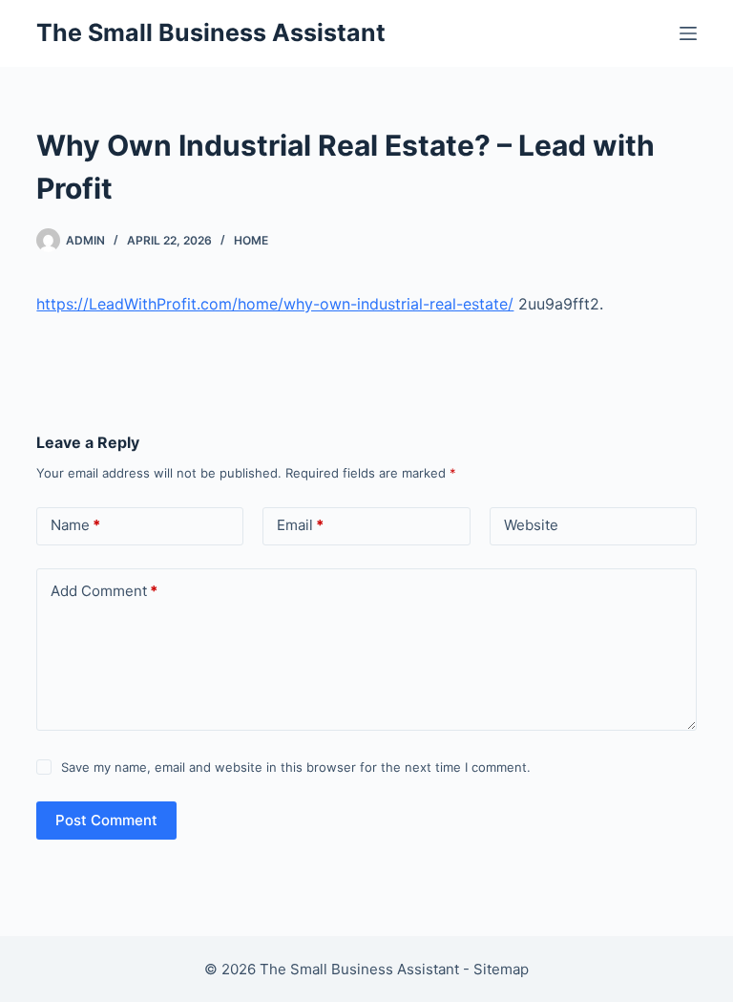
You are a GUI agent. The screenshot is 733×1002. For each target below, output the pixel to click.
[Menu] (688, 33)
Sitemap (501, 969)
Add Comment (104, 591)
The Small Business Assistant (211, 32)
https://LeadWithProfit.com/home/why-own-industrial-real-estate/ (274, 303)
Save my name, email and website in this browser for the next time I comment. (296, 767)
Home (251, 240)
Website (531, 525)
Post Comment (106, 820)
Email (300, 525)
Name (75, 525)
